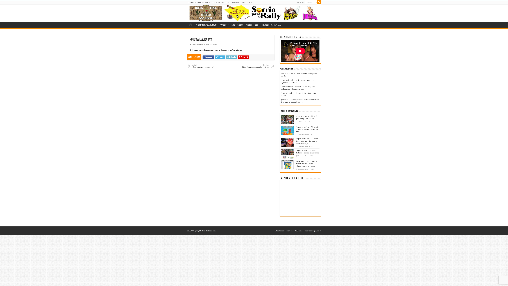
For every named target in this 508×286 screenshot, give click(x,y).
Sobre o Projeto (218, 2)
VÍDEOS (249, 25)
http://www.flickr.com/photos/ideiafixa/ (206, 44)
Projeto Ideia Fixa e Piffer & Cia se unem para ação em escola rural (307, 129)
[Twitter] (303, 2)
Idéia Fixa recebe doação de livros (255, 66)
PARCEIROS (224, 25)
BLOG (257, 25)
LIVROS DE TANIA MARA (271, 25)
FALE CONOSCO (238, 25)
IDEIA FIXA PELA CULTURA (207, 25)
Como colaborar (232, 2)
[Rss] (298, 2)
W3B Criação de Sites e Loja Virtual (308, 231)
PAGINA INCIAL (190, 24)
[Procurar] (319, 2)
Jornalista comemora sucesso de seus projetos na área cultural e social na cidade (307, 163)
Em (191, 50)
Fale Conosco (247, 2)
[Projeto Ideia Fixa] (254, 13)
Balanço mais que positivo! (203, 66)
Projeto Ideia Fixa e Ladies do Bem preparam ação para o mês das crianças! (307, 141)
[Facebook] (300, 2)
